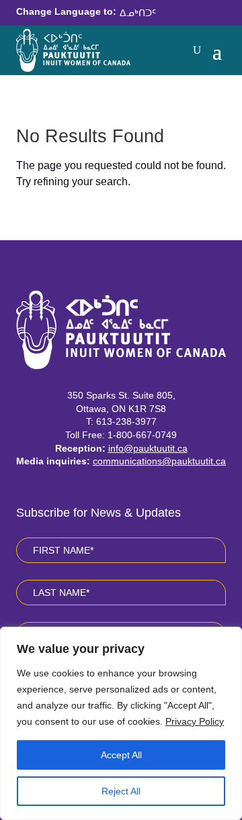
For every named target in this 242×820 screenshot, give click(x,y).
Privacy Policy (194, 721)
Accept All (121, 755)
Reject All (121, 791)
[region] (121, 723)
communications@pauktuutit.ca (159, 461)
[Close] (228, 638)
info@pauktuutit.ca (148, 448)
